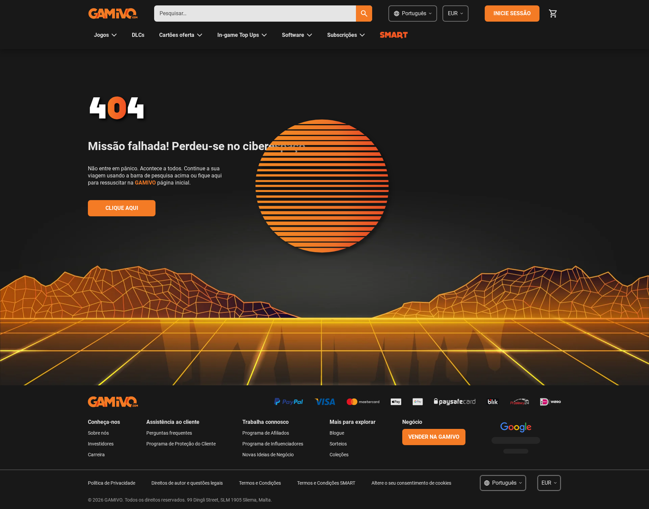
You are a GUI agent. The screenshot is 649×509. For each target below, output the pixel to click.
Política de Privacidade (111, 483)
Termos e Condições (260, 483)
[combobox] (255, 13)
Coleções (339, 454)
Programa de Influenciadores (272, 443)
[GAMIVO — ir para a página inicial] (113, 13)
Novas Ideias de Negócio (268, 454)
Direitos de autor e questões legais (187, 483)
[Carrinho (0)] (553, 13)
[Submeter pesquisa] (364, 13)
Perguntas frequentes (169, 433)
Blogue (337, 433)
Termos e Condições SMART (326, 483)
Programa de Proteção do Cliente (181, 443)
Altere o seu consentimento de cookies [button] (411, 483)
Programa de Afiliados (265, 433)
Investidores (101, 443)
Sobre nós (98, 433)
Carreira (96, 454)
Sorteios (338, 443)
